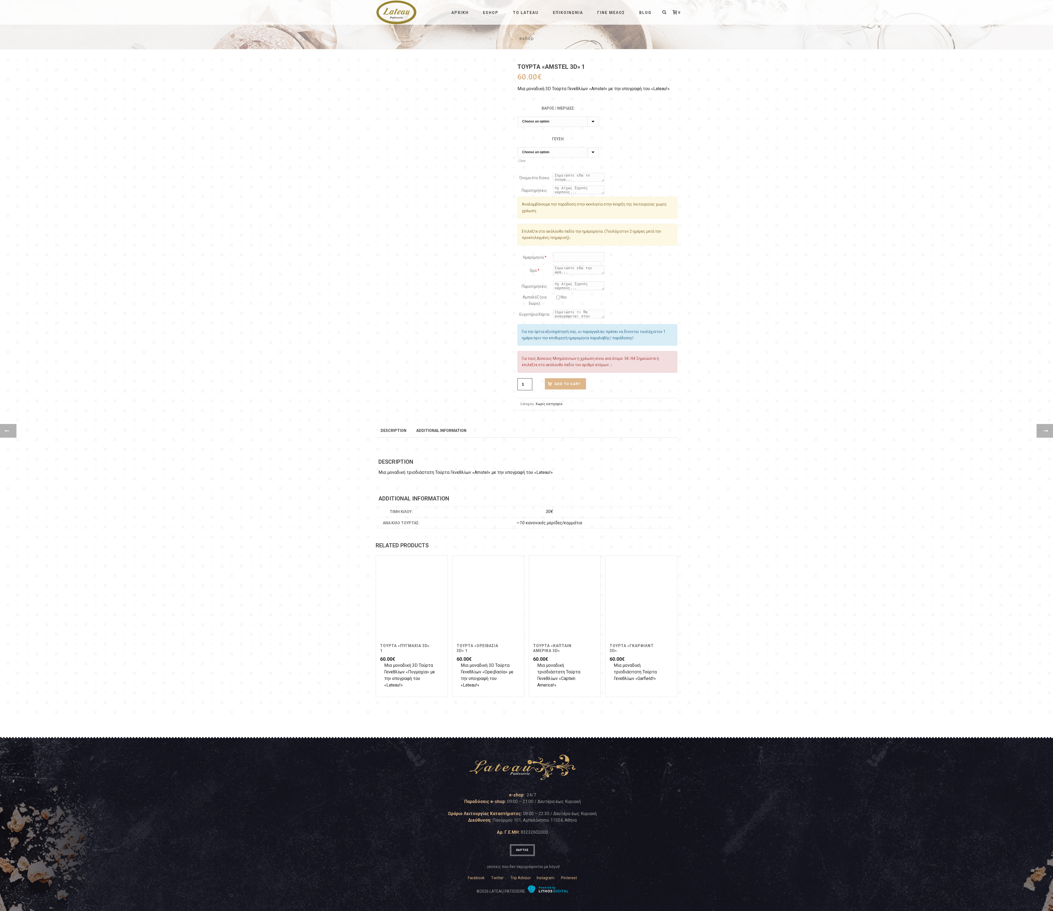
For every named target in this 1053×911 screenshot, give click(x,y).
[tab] (393, 430)
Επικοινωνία (568, 12)
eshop (491, 12)
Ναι (563, 297)
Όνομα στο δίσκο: (534, 178)
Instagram (545, 878)
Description (393, 430)
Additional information (441, 430)
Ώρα (534, 270)
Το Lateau (526, 12)
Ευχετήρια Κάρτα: (534, 314)
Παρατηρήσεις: (535, 190)
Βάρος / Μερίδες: (558, 108)
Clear (522, 161)
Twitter (497, 878)
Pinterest (569, 878)
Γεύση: (558, 139)
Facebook (476, 878)
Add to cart (567, 384)
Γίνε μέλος (611, 12)
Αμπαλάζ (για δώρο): (535, 300)
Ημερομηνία (535, 257)
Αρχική (460, 12)
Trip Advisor (520, 878)
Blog (645, 12)
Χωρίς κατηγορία (549, 404)
